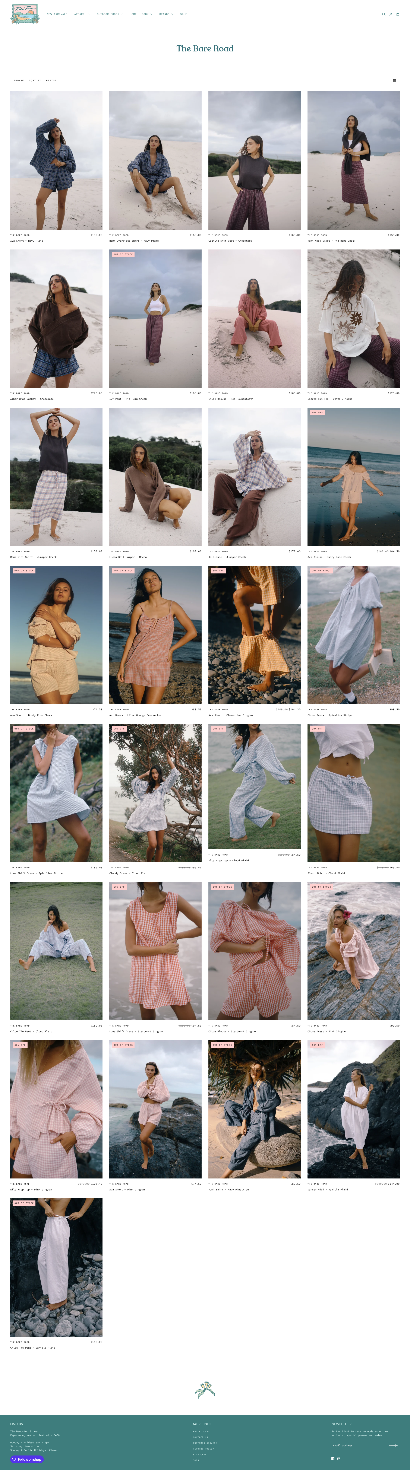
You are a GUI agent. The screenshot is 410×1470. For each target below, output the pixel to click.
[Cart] (398, 14)
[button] (387, 80)
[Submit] (393, 1445)
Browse (19, 80)
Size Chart (200, 1454)
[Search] (384, 14)
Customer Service (205, 1443)
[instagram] (339, 1458)
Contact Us (200, 1437)
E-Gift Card (201, 1431)
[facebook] (333, 1458)
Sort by (35, 80)
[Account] (391, 14)
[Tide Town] (25, 14)
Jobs (196, 1460)
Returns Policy (203, 1448)
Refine (51, 80)
